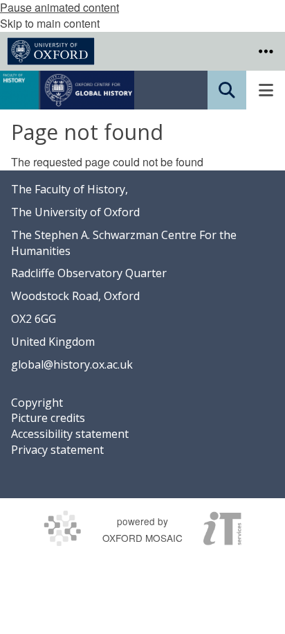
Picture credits (48, 417)
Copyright (37, 402)
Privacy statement (57, 449)
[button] (265, 51)
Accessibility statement (70, 433)
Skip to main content (50, 23)
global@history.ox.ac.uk (72, 364)
